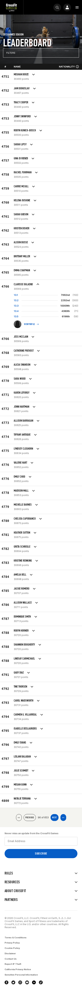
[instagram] (20, 982)
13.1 (16, 295)
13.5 (16, 316)
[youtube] (27, 982)
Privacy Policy (12, 942)
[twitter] (13, 982)
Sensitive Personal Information (21, 974)
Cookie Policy (12, 948)
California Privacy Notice (18, 969)
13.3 (16, 305)
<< (19, 817)
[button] (77, 7)
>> (63, 817)
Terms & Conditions (16, 937)
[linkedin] (34, 982)
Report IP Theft (13, 964)
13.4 (16, 311)
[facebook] (6, 982)
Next (54, 817)
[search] (57, 7)
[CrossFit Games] (11, 7)
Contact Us (11, 958)
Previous (29, 817)
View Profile (29, 324)
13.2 (16, 300)
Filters (10, 52)
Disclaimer (10, 953)
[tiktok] (41, 982)
